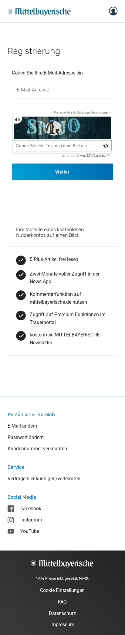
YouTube (29, 531)
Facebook (30, 508)
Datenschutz (62, 613)
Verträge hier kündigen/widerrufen (44, 478)
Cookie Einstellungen (62, 590)
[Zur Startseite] (39, 11)
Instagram (31, 520)
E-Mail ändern (22, 426)
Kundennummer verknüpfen (37, 448)
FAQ (62, 602)
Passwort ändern (26, 437)
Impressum (62, 624)
